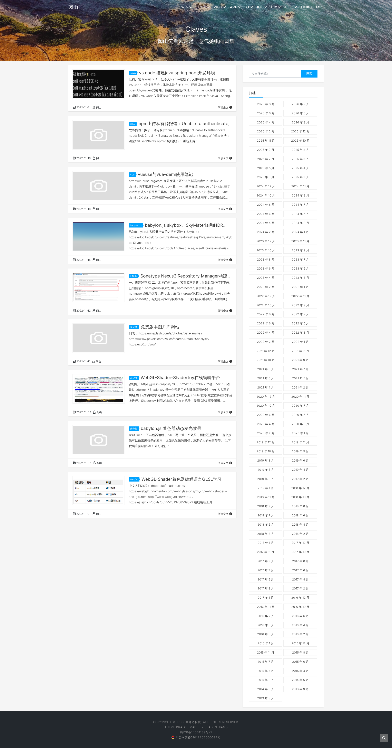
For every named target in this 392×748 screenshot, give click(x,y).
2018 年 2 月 (300, 533)
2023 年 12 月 (265, 241)
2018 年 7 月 (265, 515)
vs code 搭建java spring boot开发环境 (177, 72)
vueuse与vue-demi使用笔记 (165, 174)
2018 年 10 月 (300, 497)
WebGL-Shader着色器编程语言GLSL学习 (181, 479)
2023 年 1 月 (300, 287)
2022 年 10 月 (265, 305)
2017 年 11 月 (265, 552)
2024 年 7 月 (300, 204)
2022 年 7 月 (300, 314)
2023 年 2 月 (265, 287)
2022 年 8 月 (265, 314)
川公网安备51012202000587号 (198, 737)
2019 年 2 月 (300, 479)
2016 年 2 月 (300, 634)
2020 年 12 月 (265, 396)
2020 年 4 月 (265, 424)
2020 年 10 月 (265, 405)
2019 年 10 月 (266, 451)
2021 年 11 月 (300, 351)
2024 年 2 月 (265, 232)
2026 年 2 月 (265, 131)
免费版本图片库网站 (160, 326)
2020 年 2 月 (265, 433)
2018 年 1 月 (266, 542)
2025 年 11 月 (266, 140)
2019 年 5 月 (265, 469)
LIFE (289, 7)
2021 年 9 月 (300, 360)
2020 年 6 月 (265, 414)
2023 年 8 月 (265, 259)
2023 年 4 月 (265, 277)
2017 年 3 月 (265, 588)
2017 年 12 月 (300, 542)
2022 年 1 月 (300, 341)
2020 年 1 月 (300, 433)
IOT (260, 7)
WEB (218, 7)
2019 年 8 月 (265, 460)
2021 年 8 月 (265, 369)
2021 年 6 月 (265, 378)
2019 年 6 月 (300, 460)
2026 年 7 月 (300, 104)
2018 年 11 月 (265, 497)
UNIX (201, 7)
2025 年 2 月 (300, 177)
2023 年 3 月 (300, 277)
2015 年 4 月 (300, 671)
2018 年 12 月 (300, 488)
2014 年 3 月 (265, 689)
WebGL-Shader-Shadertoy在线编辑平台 (180, 377)
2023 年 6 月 (265, 268)
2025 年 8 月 (300, 149)
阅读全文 (223, 107)
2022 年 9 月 (300, 305)
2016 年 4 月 (300, 625)
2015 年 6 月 (300, 661)
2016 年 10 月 (300, 606)
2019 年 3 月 (265, 479)
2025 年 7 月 (265, 159)
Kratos (182, 727)
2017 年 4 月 (300, 579)
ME (319, 7)
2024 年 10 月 (265, 195)
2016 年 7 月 (265, 616)
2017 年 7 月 (265, 570)
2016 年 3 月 (265, 634)
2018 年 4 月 (300, 524)
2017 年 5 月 (265, 579)
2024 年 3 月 (300, 222)
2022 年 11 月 (300, 296)
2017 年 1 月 (266, 597)
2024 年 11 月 (300, 186)
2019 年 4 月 (300, 469)
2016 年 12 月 (300, 597)
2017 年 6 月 (300, 570)
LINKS (306, 7)
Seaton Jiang (216, 727)
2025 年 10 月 (300, 140)
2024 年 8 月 (265, 204)
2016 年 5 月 (265, 625)
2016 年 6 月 (300, 616)
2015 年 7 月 (265, 661)
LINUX (133, 276)
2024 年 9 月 (300, 195)
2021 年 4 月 (265, 387)
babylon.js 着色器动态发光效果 (171, 428)
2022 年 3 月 (300, 332)
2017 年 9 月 (265, 561)
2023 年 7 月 (300, 259)
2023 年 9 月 (300, 250)
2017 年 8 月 (300, 561)
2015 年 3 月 (265, 679)
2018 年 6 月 (300, 515)
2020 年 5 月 (300, 414)
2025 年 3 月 (265, 177)
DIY (274, 7)
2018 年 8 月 (300, 506)
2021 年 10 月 (266, 360)
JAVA (133, 72)
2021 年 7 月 (300, 369)
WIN (185, 7)
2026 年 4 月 (265, 122)
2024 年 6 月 (265, 213)
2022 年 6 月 (265, 323)
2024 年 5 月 (300, 213)
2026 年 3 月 (300, 122)
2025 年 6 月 (300, 159)
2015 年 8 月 (300, 652)
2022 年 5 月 (300, 323)
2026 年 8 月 (265, 104)
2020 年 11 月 (300, 396)
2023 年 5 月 (300, 268)
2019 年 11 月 (300, 442)
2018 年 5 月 (265, 524)
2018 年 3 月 (265, 533)
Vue (132, 174)
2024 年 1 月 (300, 232)
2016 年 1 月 (266, 643)
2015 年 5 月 (265, 671)
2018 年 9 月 (265, 506)
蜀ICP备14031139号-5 (196, 732)
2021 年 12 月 (266, 351)
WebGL (134, 479)
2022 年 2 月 (265, 341)
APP (233, 7)
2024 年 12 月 (265, 186)
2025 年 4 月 (300, 168)
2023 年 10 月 (265, 250)
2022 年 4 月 (265, 332)
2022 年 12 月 (265, 296)
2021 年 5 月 (300, 378)
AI (247, 7)
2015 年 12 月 (300, 643)
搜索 (309, 73)
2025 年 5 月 (265, 168)
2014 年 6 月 (300, 679)
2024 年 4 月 (265, 222)
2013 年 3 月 (265, 698)
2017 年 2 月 (300, 588)
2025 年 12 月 (300, 131)
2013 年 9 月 (300, 689)
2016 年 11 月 (265, 606)
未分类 (133, 326)
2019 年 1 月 (266, 488)
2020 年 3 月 (300, 424)
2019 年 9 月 (300, 451)
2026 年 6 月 (265, 113)
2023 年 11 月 (300, 241)
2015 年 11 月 (265, 652)
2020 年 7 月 (300, 405)
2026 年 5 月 (300, 113)
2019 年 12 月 (266, 442)
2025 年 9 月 (265, 149)
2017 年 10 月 (300, 552)
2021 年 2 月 (300, 387)
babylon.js (136, 225)
